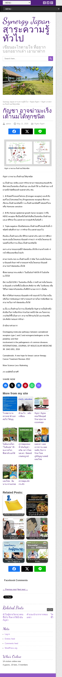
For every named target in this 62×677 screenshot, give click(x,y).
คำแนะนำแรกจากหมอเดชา (37, 616)
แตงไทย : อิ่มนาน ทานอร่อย (9, 482)
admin (8, 124)
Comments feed (11, 643)
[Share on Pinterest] (25, 385)
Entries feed (10, 639)
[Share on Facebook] (5, 385)
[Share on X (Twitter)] (12, 385)
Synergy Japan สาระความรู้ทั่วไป (26, 29)
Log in (7, 634)
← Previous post (10, 589)
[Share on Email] (38, 385)
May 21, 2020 (22, 124)
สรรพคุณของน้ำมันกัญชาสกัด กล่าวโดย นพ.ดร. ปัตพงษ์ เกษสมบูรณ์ (25, 450)
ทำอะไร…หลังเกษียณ (25, 414)
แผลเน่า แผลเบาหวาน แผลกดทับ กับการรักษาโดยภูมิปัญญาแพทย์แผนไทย (41, 451)
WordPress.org (11, 648)
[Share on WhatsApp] (32, 385)
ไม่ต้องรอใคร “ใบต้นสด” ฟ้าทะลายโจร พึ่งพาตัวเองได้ (9, 448)
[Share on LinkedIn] (18, 385)
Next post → (22, 589)
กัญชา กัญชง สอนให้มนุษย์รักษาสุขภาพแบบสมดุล (40, 417)
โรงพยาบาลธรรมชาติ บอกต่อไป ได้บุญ (9, 416)
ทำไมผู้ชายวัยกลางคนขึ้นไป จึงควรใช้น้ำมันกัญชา (13, 617)
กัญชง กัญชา (35, 102)
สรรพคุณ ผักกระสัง (24, 482)
